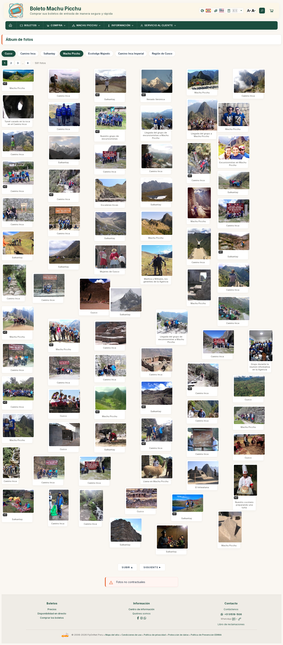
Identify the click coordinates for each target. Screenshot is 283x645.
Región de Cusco (162, 53)
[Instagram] (141, 617)
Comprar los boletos (52, 617)
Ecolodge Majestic (99, 53)
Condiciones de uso (131, 635)
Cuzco (8, 53)
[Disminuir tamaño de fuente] (253, 10)
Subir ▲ (127, 567)
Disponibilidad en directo (52, 613)
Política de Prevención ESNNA (206, 635)
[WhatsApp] (145, 617)
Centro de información (141, 609)
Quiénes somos (141, 613)
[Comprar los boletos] (271, 10)
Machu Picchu (71, 53)
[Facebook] (138, 617)
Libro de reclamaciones (231, 624)
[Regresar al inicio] (11, 25)
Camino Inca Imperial (131, 53)
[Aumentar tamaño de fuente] (249, 10)
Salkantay (49, 53)
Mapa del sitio (112, 635)
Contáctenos (231, 609)
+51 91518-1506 (233, 614)
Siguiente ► (152, 567)
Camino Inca (27, 53)
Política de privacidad (155, 635)
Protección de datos (178, 635)
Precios (52, 609)
